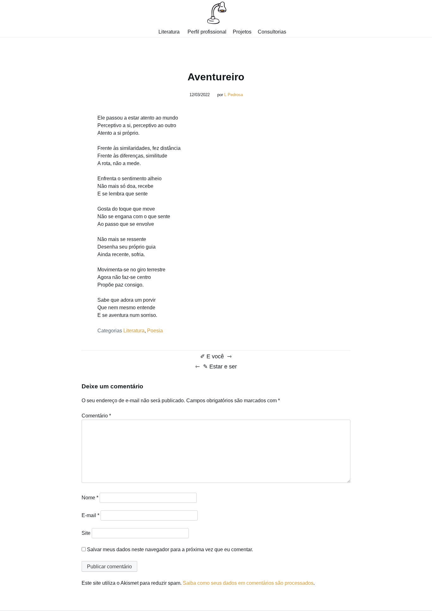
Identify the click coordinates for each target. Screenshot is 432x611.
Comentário (96, 415)
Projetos (242, 31)
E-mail (90, 515)
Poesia (155, 330)
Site (86, 533)
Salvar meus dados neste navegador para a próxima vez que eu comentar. (170, 549)
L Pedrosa (233, 94)
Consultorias (272, 31)
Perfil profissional (207, 31)
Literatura (169, 31)
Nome (90, 497)
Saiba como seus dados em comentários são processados (248, 583)
